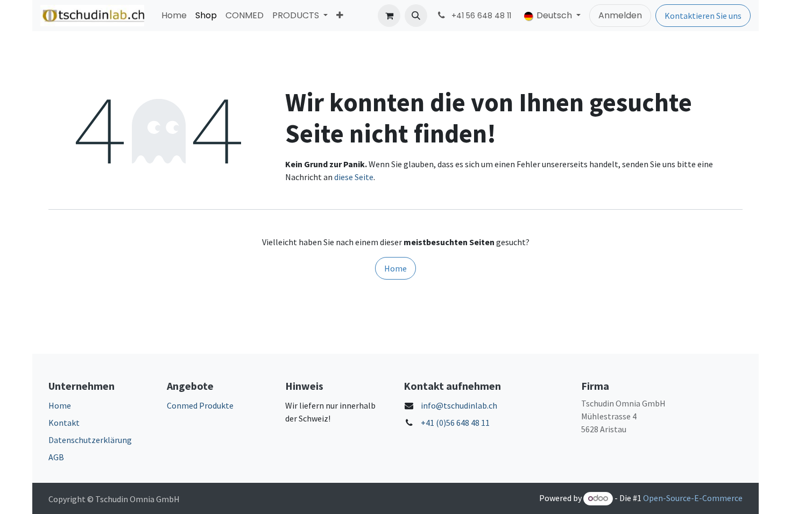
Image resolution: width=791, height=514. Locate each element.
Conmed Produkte (200, 405)
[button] (416, 15)
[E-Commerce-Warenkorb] (389, 15)
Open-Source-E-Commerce (693, 497)
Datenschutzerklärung (90, 439)
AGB (56, 457)
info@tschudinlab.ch (459, 405)
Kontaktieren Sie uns (703, 15)
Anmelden (620, 15)
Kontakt (64, 422)
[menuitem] (174, 15)
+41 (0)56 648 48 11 (455, 422)
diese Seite (353, 177)
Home (395, 268)
